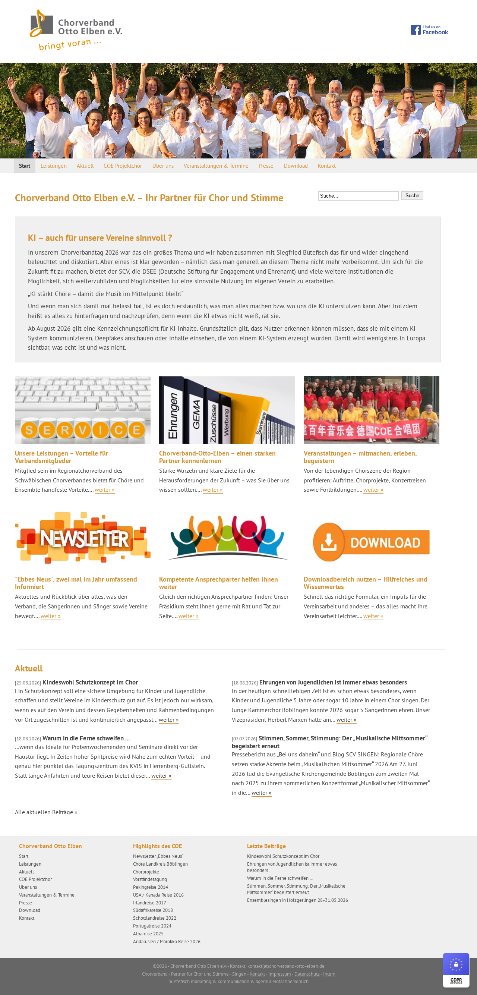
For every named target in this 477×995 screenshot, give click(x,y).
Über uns (163, 165)
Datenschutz (307, 974)
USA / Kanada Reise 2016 (158, 895)
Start (24, 165)
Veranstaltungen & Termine (216, 165)
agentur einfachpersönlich (282, 981)
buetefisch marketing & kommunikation (208, 981)
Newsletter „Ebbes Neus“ (158, 856)
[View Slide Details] (238, 110)
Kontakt (327, 165)
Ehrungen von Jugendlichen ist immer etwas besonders (319, 682)
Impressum (279, 974)
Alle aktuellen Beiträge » (46, 812)
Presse (266, 165)
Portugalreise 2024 (152, 926)
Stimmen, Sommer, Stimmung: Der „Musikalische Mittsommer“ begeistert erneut (329, 742)
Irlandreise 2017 (149, 903)
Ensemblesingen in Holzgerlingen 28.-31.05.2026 (297, 900)
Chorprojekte (146, 872)
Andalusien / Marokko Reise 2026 (166, 941)
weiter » (169, 719)
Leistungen (54, 165)
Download (296, 165)
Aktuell (85, 165)
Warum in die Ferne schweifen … (72, 738)
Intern (329, 974)
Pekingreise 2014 (150, 887)
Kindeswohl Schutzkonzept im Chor (76, 682)
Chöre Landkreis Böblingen (160, 864)
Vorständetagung (150, 879)
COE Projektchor (123, 165)
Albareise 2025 (148, 934)
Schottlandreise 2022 (154, 918)
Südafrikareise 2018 (153, 910)
